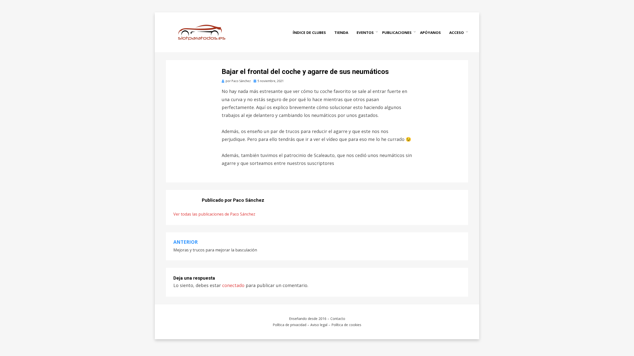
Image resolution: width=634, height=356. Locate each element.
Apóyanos (430, 32)
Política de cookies (346, 324)
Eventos (365, 32)
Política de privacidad (289, 324)
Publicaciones (397, 32)
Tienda (341, 32)
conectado (233, 285)
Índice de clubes (309, 32)
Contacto (337, 318)
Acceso (456, 32)
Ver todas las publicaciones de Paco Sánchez (214, 214)
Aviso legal (318, 324)
